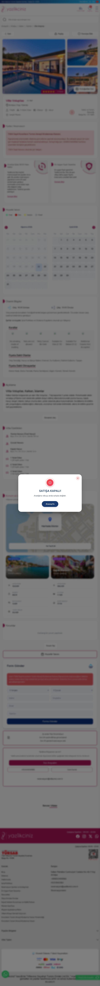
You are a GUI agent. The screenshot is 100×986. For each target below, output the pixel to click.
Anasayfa (50, 504)
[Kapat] (78, 478)
